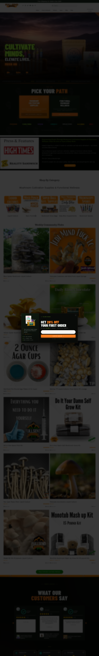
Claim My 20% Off (58, 336)
